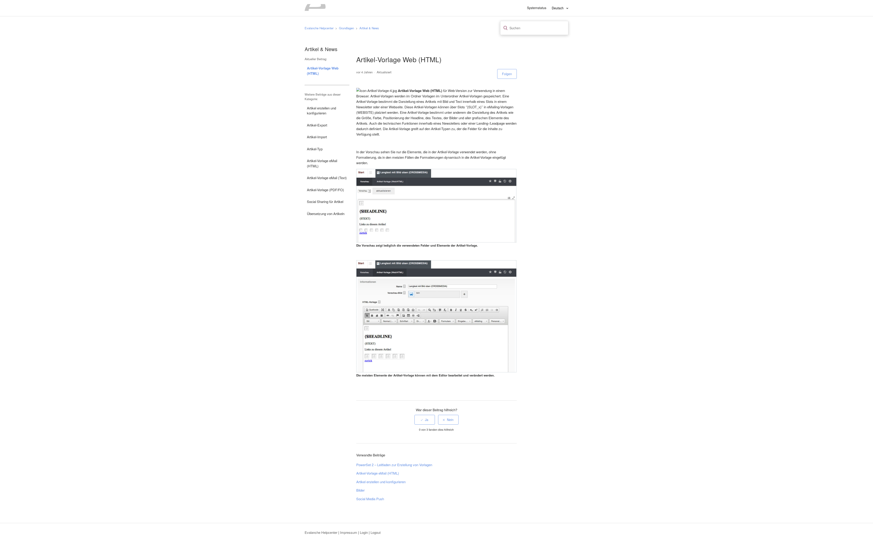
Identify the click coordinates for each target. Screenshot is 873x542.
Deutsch (558, 8)
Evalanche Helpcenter (319, 28)
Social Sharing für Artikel (325, 201)
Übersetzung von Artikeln (325, 213)
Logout (376, 532)
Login (364, 532)
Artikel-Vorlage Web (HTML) (323, 71)
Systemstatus (536, 7)
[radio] (424, 420)
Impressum (348, 532)
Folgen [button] (507, 74)
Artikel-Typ (315, 148)
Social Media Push (370, 498)
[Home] (315, 9)
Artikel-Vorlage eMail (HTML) (322, 163)
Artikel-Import (317, 136)
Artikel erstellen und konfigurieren (321, 111)
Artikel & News (369, 28)
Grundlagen (346, 28)
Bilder (360, 490)
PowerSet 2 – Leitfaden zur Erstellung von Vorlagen (394, 464)
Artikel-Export (317, 125)
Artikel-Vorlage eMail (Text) (327, 177)
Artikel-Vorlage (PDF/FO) (325, 189)
